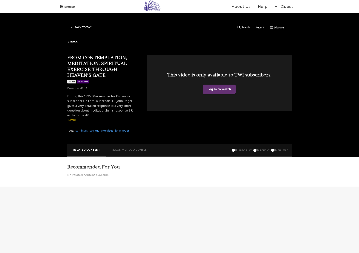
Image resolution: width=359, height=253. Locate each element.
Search (245, 27)
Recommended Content (130, 149)
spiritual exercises (101, 130)
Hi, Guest (283, 6)
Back (74, 41)
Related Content (86, 149)
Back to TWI (82, 27)
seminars (82, 130)
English (69, 6)
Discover (279, 27)
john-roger (122, 130)
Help (262, 6)
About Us (241, 6)
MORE (72, 120)
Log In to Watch (219, 89)
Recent (260, 27)
